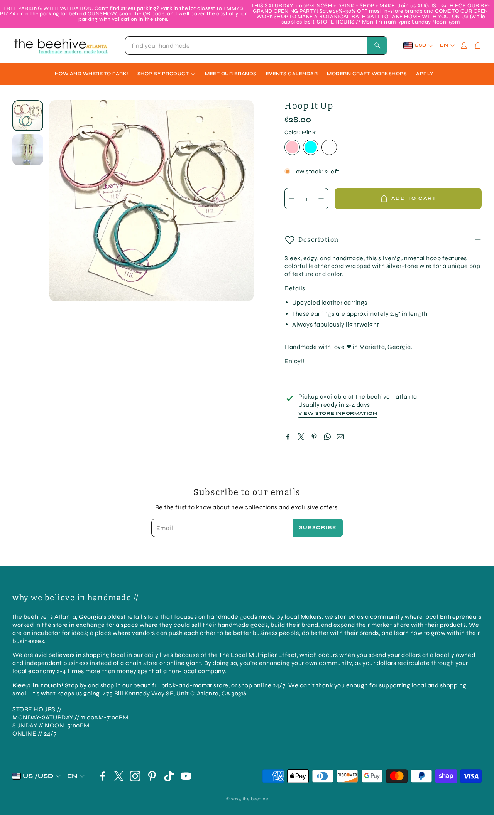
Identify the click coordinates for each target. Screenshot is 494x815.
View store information (337, 413)
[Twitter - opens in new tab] (119, 776)
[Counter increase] (321, 198)
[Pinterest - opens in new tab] (152, 776)
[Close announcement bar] (486, 6)
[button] (256, 45)
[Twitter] (301, 436)
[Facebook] (287, 436)
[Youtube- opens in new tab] (186, 776)
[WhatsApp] (327, 436)
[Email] (340, 436)
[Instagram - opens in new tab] (135, 776)
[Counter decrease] (292, 198)
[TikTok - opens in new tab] (169, 776)
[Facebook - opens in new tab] (102, 776)
